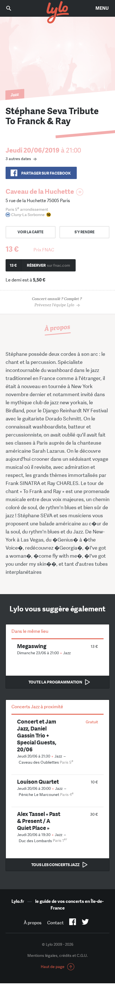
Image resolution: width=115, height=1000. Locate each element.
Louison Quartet (38, 781)
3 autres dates (18, 158)
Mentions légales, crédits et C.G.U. (57, 955)
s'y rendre (85, 232)
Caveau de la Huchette (40, 191)
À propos (33, 923)
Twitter (85, 922)
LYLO (57, 12)
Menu (102, 8)
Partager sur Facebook (46, 173)
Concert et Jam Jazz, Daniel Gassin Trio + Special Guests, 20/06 (36, 735)
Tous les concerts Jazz (55, 864)
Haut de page (52, 966)
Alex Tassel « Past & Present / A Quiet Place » (38, 821)
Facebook (72, 922)
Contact (55, 923)
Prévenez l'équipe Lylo (57, 302)
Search (12, 8)
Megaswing (31, 646)
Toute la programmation (55, 682)
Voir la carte (31, 232)
